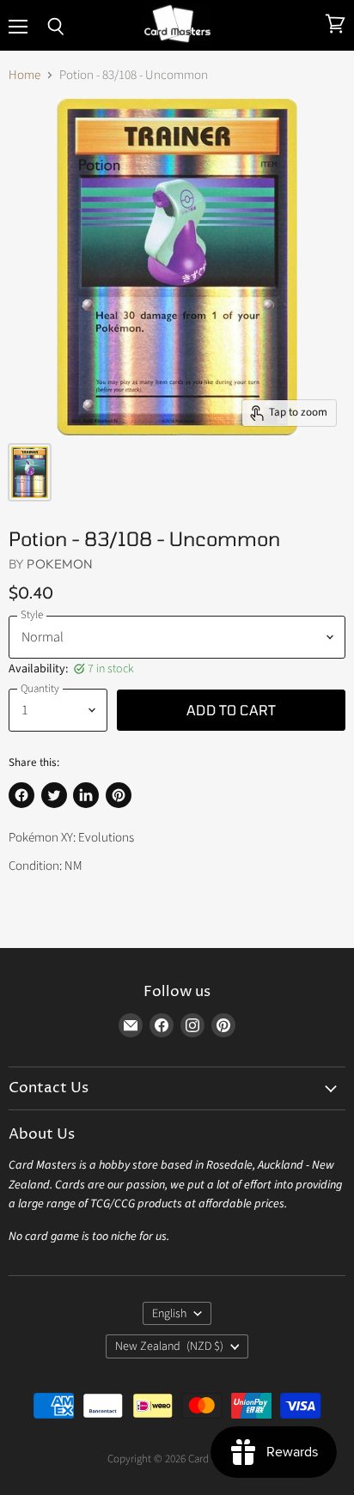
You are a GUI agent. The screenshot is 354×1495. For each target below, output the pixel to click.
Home (24, 75)
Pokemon (60, 564)
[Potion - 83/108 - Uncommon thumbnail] (29, 472)
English (169, 1313)
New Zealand (169, 1346)
